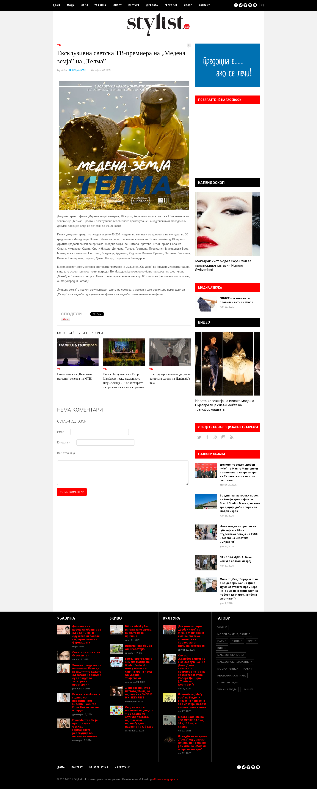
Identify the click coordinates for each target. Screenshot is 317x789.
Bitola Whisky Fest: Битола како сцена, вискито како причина (138, 631)
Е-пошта (63, 442)
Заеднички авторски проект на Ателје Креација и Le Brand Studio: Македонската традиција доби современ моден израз (240, 503)
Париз (221, 641)
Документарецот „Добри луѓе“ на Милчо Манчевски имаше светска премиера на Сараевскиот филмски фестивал (239, 472)
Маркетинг (122, 767)
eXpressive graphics (165, 779)
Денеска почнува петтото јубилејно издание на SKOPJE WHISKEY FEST (138, 692)
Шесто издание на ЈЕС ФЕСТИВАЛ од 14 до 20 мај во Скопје (191, 721)
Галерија (171, 5)
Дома (57, 5)
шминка (248, 689)
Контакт (204, 5)
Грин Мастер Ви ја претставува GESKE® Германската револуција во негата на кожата (85, 728)
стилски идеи (227, 682)
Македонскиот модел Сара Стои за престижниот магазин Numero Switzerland (223, 265)
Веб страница (66, 453)
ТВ (59, 45)
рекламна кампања (231, 675)
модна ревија (227, 668)
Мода (71, 5)
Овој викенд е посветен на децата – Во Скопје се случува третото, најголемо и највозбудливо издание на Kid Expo (139, 717)
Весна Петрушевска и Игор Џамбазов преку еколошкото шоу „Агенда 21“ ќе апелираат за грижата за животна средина (123, 380)
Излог (188, 5)
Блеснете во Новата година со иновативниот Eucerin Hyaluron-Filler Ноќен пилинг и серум (86, 702)
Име (60, 432)
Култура (134, 5)
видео (222, 648)
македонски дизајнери (235, 662)
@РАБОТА (152, 5)
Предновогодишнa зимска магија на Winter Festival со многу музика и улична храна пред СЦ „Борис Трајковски (138, 668)
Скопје (237, 641)
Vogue (222, 627)
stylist (64, 70)
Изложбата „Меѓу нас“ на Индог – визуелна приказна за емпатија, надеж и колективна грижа (192, 701)
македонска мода (230, 655)
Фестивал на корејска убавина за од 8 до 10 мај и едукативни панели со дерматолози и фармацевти (86, 634)
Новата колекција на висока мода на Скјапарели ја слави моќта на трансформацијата (224, 405)
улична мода (227, 689)
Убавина (100, 5)
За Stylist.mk (98, 767)
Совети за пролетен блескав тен (86, 654)
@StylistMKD (79, 70)
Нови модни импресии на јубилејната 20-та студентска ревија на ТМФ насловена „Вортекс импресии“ (238, 534)
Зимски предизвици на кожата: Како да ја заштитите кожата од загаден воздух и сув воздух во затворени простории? (86, 675)
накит (247, 668)
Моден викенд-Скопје (233, 634)
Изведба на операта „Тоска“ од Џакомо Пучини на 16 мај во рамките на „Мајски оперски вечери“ (192, 743)
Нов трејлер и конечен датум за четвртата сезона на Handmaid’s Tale (169, 378)
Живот (117, 5)
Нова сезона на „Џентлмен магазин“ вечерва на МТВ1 (75, 376)
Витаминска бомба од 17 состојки (138, 647)
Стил (84, 5)
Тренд (252, 641)
